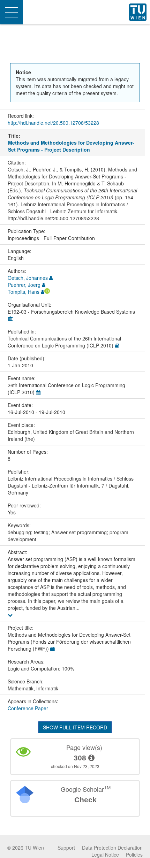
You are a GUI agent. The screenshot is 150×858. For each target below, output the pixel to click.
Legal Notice (105, 854)
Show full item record (75, 727)
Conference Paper (28, 708)
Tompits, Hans (23, 291)
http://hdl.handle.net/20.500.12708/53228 (53, 122)
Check (85, 800)
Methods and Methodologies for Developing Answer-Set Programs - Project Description (71, 146)
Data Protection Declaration (112, 847)
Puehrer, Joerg (24, 284)
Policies (134, 854)
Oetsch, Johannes (28, 277)
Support (66, 847)
